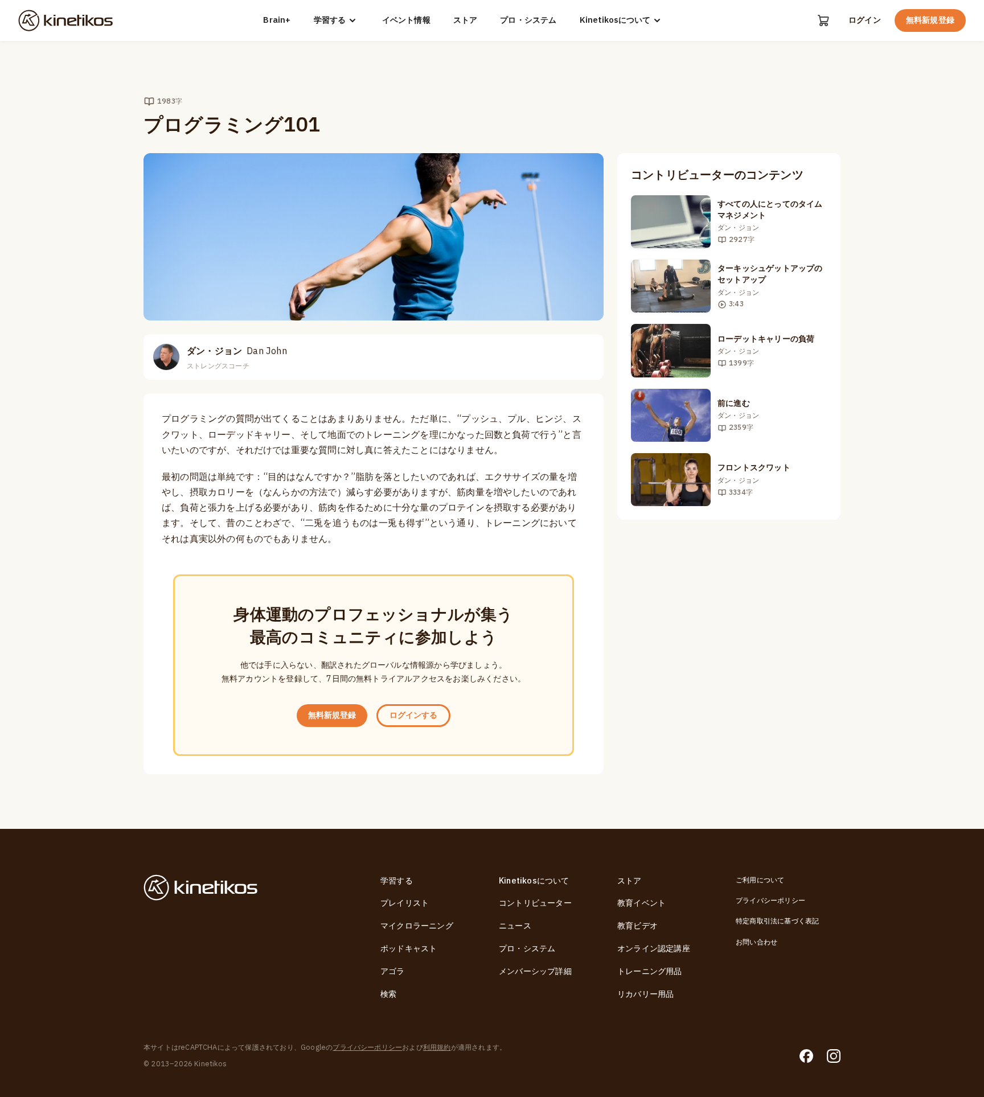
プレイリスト (404, 903)
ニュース (515, 926)
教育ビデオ (637, 926)
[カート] (823, 20)
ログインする (413, 715)
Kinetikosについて (615, 20)
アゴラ (392, 971)
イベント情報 (406, 20)
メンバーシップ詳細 (535, 971)
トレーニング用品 (649, 971)
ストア (465, 20)
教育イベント (641, 903)
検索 (388, 994)
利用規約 (437, 1047)
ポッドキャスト (408, 949)
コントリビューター (535, 903)
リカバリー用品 (645, 994)
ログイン (864, 20)
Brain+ (276, 20)
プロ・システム (528, 20)
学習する (330, 20)
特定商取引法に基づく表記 (777, 921)
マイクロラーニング (416, 926)
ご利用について (760, 880)
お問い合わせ (756, 942)
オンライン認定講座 (653, 949)
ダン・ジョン (237, 351)
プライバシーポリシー (770, 900)
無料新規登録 (930, 20)
